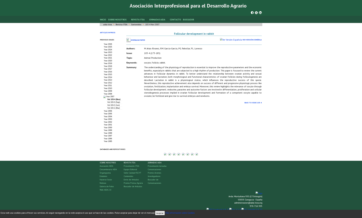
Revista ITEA (138, 19)
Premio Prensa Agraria (133, 183)
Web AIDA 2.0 (105, 190)
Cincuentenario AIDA (108, 169)
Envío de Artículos (131, 179)
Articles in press (107, 32)
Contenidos (128, 176)
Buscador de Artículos (133, 186)
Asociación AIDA (106, 166)
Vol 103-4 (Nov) (113, 99)
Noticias (103, 183)
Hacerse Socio (106, 179)
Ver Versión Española (252, 40)
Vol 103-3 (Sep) (113, 102)
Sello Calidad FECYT (132, 173)
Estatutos (103, 176)
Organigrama (105, 173)
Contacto (175, 19)
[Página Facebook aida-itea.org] (252, 12)
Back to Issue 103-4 (253, 103)
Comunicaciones (154, 169)
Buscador (188, 19)
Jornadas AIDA (157, 19)
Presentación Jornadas (157, 166)
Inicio (103, 19)
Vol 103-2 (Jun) (113, 105)
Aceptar (160, 213)
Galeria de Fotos (107, 186)
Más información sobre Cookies (180, 212)
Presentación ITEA (131, 166)
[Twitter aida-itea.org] (256, 12)
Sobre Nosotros (117, 19)
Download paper (138, 40)
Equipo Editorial (130, 169)
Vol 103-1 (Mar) (113, 108)
